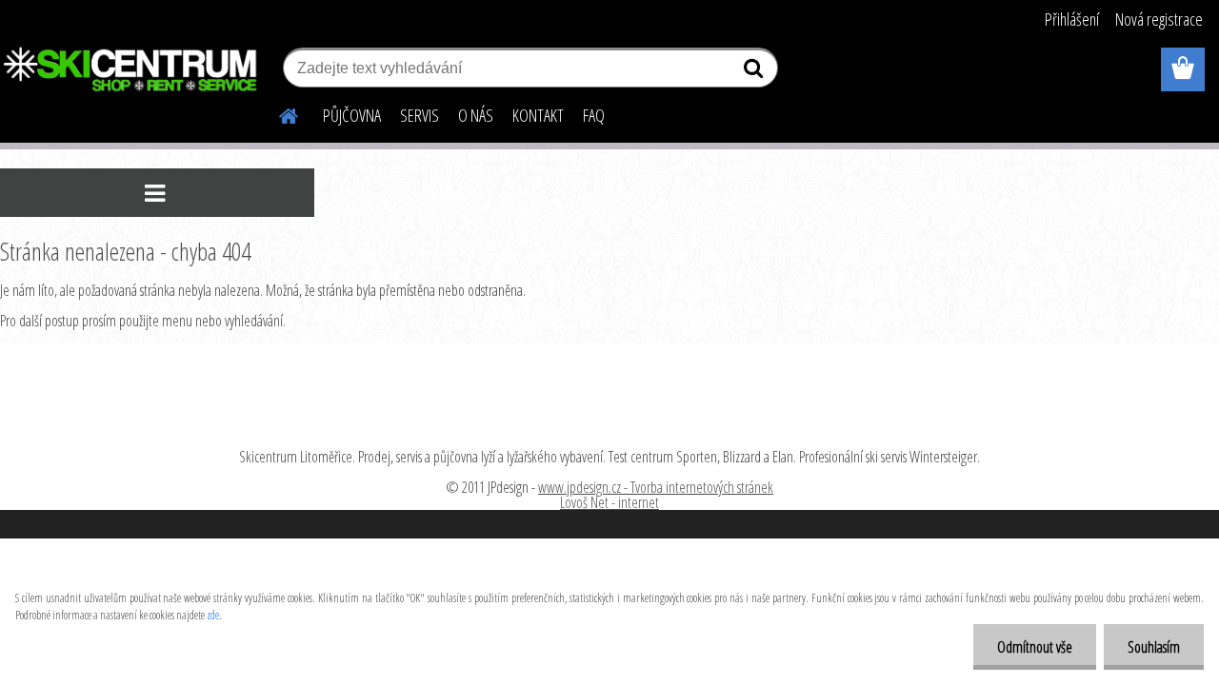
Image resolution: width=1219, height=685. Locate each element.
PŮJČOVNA (352, 115)
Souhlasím (1154, 646)
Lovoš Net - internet (609, 502)
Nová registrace (1159, 19)
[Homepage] (277, 113)
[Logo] (131, 70)
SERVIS (419, 115)
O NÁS (475, 115)
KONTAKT (538, 115)
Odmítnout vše (1034, 646)
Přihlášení (1072, 19)
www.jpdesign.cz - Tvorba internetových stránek (655, 487)
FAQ (594, 115)
